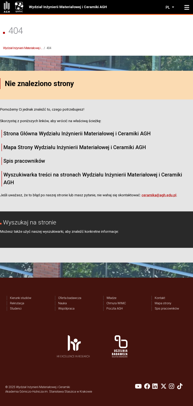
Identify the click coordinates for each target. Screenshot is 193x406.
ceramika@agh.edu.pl (159, 195)
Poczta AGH (114, 308)
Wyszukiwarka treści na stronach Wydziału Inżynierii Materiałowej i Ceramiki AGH (92, 179)
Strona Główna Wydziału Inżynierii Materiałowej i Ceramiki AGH (77, 134)
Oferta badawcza (69, 298)
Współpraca (66, 308)
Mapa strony (163, 303)
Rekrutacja (17, 303)
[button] (186, 7)
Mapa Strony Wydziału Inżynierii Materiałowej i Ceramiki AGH (74, 147)
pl (168, 7)
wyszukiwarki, (53, 231)
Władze (111, 298)
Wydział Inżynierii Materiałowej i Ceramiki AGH (68, 7)
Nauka (62, 303)
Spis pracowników (24, 161)
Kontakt (160, 298)
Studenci (15, 308)
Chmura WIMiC (116, 303)
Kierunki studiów (20, 298)
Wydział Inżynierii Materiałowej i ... (22, 48)
